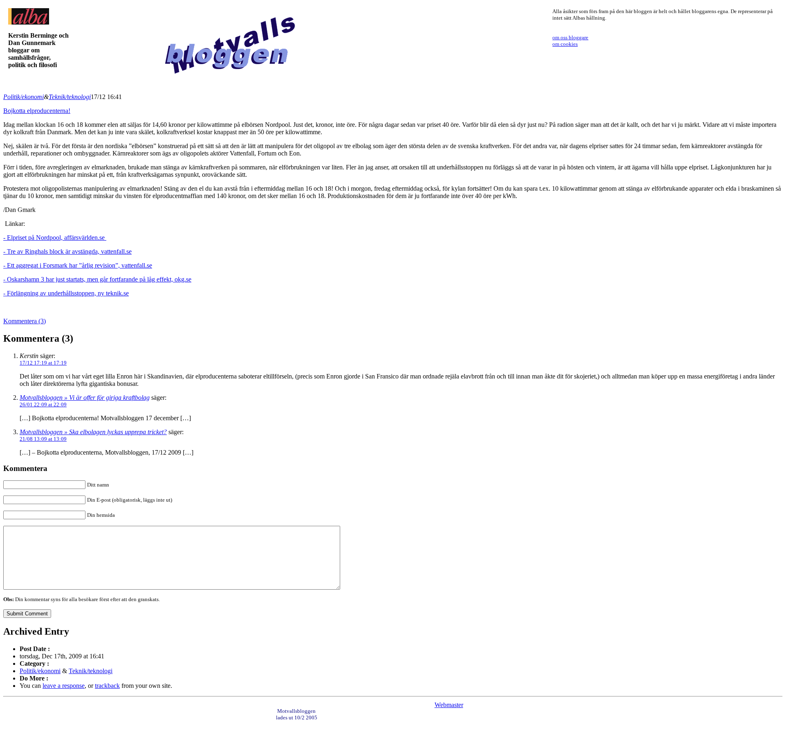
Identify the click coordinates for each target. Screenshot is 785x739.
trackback (107, 685)
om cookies (565, 44)
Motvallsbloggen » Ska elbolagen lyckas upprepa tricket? (93, 431)
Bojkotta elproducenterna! (36, 110)
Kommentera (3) (24, 321)
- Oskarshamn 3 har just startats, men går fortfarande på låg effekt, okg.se (97, 279)
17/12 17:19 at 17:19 (43, 363)
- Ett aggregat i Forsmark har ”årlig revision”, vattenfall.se (77, 265)
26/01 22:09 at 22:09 (43, 404)
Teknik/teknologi (70, 96)
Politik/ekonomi (23, 96)
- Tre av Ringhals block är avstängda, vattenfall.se (67, 251)
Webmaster (449, 704)
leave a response (64, 685)
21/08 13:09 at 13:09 (43, 439)
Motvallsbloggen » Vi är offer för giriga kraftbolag (85, 397)
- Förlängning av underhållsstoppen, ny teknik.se (66, 293)
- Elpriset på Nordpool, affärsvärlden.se (54, 237)
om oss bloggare (570, 37)
